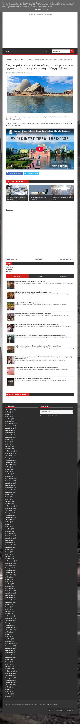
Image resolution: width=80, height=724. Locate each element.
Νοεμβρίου (8, 430)
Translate (55, 416)
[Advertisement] (40, 31)
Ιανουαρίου (8, 425)
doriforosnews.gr (53, 704)
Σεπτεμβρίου (9, 435)
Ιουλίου (7, 412)
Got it (45, 9)
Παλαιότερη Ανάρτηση (67, 259)
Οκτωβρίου (9, 432)
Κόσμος (28, 72)
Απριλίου (8, 419)
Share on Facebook (16, 173)
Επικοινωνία (9, 271)
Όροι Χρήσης (10, 269)
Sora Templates (35, 704)
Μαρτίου (8, 421)
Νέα (32, 72)
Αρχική (51, 710)
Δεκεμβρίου (8, 428)
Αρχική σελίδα (39, 259)
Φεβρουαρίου (9, 423)
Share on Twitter (33, 173)
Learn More (37, 9)
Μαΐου (7, 416)
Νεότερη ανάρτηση (12, 259)
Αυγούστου (8, 409)
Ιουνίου (7, 414)
